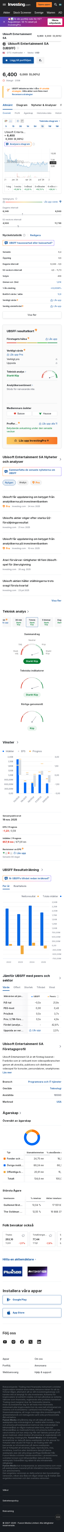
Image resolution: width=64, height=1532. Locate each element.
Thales (8, 1235)
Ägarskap (28, 113)
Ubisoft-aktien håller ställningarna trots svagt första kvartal (28, 583)
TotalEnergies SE (41, 1235)
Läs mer (7, 1072)
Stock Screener (22, 12)
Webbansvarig (10, 1372)
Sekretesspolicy (11, 1500)
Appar (6, 1358)
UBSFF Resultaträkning (21, 870)
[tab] (18, 622)
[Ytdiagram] (10, 121)
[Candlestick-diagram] (6, 121)
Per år (6, 886)
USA (59, 1101)
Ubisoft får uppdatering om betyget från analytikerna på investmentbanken (28, 499)
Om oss (39, 1358)
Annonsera (40, 1365)
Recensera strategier (22, 94)
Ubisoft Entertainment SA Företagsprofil (23, 1046)
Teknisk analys (14, 611)
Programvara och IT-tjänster (44, 1081)
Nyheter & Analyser (44, 105)
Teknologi (55, 1088)
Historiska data (44, 113)
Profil (17, 113)
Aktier (6, 12)
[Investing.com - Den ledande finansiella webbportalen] (19, 5)
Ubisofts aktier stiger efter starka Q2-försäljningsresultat (27, 520)
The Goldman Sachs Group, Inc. (22, 1211)
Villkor (6, 1490)
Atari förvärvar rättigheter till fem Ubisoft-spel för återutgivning (30, 562)
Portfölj (6, 1365)
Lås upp (36, 1030)
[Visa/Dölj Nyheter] (22, 121)
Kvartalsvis (20, 886)
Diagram (21, 105)
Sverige (38, 12)
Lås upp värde (51, 202)
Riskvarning (8, 1511)
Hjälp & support (43, 1372)
